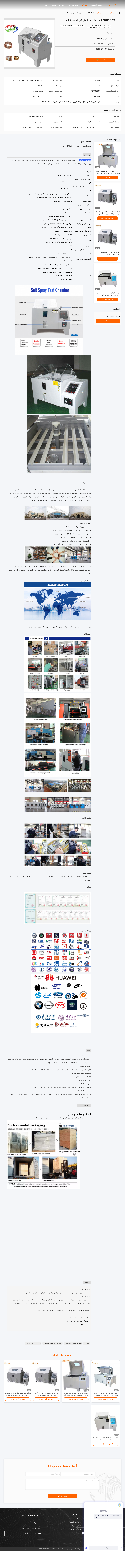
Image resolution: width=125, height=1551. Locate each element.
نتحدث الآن (101, 60)
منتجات (84, 5)
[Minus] (86, 1505)
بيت (118, 13)
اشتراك (36, 1533)
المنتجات (112, 13)
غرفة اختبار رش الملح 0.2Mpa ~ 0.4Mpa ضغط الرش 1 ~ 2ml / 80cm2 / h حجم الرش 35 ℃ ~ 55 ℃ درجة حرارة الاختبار (105, 1394)
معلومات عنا (73, 5)
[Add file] (120, 1548)
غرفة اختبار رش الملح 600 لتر (72, 1343)
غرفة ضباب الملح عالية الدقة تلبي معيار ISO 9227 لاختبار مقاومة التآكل (105, 1438)
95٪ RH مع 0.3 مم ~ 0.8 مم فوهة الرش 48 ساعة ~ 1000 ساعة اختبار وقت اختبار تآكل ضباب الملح (108, 173)
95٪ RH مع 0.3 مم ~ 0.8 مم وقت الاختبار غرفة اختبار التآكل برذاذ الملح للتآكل (46, 1394)
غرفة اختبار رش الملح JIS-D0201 (52, 1343)
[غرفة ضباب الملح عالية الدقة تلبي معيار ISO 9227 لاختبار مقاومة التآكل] (105, 1421)
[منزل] (113, 5)
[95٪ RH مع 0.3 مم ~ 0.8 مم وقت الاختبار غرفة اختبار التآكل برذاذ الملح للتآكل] (46, 1376)
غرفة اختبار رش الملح (102, 13)
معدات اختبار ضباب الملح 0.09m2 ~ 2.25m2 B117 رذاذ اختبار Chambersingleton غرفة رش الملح (109, 254)
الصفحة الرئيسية (97, 5)
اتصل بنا (62, 5)
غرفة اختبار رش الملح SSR (33, 1343)
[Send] (86, 1548)
